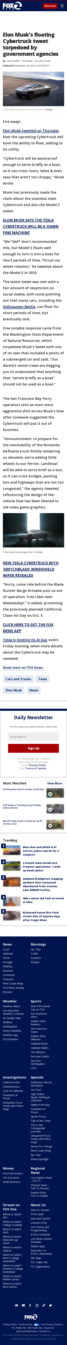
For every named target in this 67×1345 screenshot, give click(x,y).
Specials (37, 1077)
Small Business (11, 1182)
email (16, 1305)
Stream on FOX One (11, 1207)
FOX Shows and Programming (40, 1228)
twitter (50, 1305)
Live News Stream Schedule (41, 1240)
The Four (36, 1089)
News (33, 690)
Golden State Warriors (38, 1022)
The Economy (11, 1177)
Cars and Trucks (42, 60)
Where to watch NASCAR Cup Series (12, 1240)
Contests (36, 958)
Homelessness (11, 1086)
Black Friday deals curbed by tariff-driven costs (23, 822)
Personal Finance (13, 1173)
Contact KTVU (39, 1222)
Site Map (36, 1258)
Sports (36, 1001)
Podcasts (8, 979)
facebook (30, 1305)
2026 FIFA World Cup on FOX (40, 1008)
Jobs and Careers (40, 1218)
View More (54, 783)
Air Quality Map (12, 1018)
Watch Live (50, 6)
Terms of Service (35, 768)
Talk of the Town (41, 1120)
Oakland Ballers (40, 1048)
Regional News (38, 1170)
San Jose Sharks (40, 1056)
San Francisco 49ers (39, 1015)
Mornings (38, 944)
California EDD (11, 1082)
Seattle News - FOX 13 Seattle (39, 1194)
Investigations (14, 1077)
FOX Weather (10, 1039)
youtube (23, 1305)
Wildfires (8, 966)
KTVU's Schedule (40, 1234)
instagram (37, 1305)
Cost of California (13, 1091)
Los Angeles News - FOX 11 (41, 1179)
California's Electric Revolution (41, 1084)
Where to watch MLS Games (12, 1285)
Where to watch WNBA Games (12, 1277)
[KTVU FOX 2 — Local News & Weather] (13, 5)
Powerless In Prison (10, 1096)
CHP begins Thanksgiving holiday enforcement (22, 806)
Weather (10, 1001)
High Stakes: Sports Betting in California (40, 1097)
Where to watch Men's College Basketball (12, 1258)
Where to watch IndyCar (12, 1249)
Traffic (34, 953)
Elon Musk (14, 690)
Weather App (10, 1035)
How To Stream (40, 1210)
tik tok (44, 1305)
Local (6, 949)
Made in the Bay (40, 1104)
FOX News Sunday (13, 987)
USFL (34, 1068)
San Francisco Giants (39, 1030)
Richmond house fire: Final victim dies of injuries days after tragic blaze (41, 916)
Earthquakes (10, 1026)
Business (8, 970)
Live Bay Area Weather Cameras (13, 1012)
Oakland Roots (39, 1043)
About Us (38, 1205)
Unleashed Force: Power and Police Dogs (13, 1106)
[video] (55, 793)
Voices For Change (41, 1146)
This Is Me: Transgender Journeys (38, 1128)
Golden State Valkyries (38, 1037)
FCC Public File (39, 1262)
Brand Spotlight (40, 1159)
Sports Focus (38, 1116)
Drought (8, 962)
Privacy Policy (37, 765)
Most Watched (14, 783)
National (8, 953)
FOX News (27, 60)
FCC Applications (40, 1266)
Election (7, 992)
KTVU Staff (37, 1214)
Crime (6, 958)
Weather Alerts (11, 1006)
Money (8, 1168)
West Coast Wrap (13, 983)
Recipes (35, 962)
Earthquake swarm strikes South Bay (23, 789)
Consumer (9, 975)
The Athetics (38, 1052)
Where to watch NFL (12, 1216)
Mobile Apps (38, 1246)
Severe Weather (12, 1030)
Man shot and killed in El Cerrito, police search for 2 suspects (41, 850)
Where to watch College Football (12, 1223)
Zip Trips (36, 949)
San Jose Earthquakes (38, 1062)
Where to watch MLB (12, 1230)
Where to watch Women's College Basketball (13, 1269)
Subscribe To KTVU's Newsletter (41, 1252)
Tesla (42, 679)
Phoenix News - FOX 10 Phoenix (40, 1186)
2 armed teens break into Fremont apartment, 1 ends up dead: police (42, 866)
